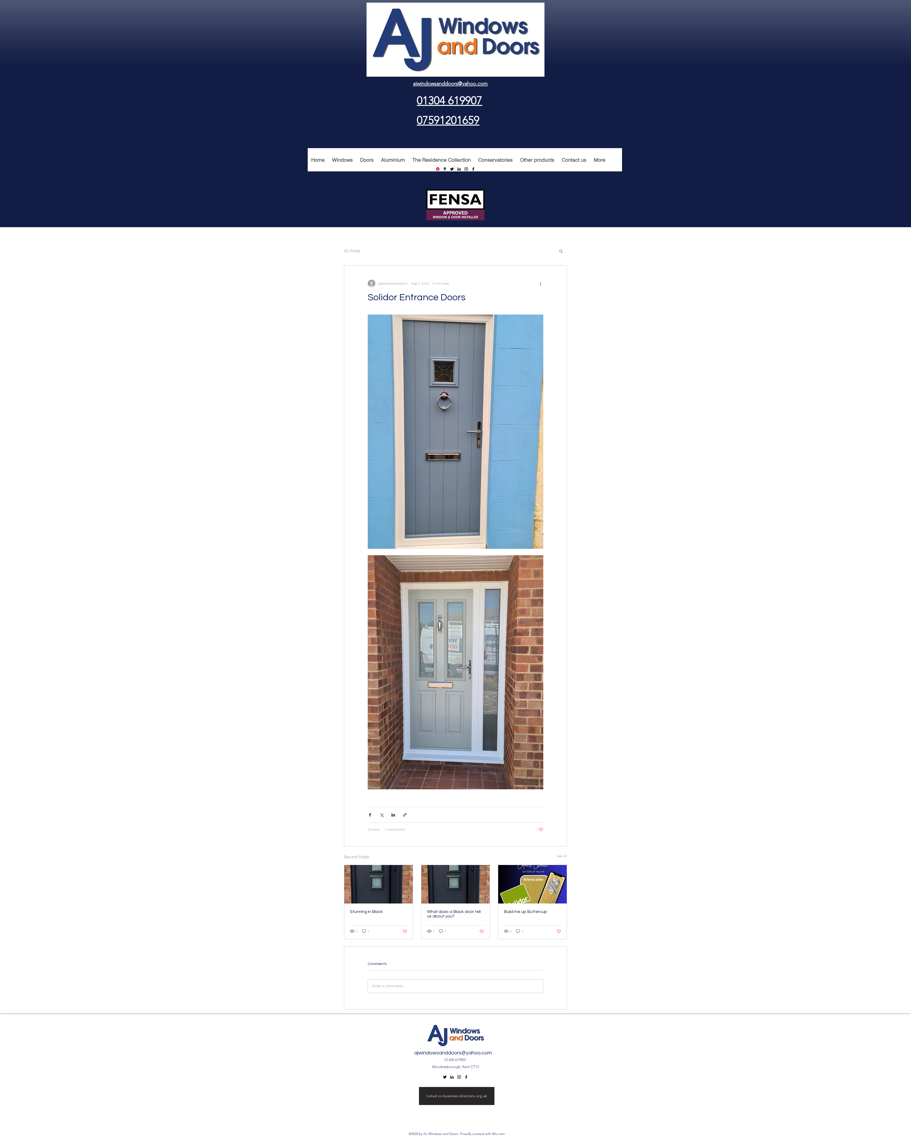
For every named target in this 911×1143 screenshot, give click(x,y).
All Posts (352, 250)
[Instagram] (466, 169)
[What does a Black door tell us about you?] (455, 884)
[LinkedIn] (459, 169)
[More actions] (540, 283)
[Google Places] (444, 169)
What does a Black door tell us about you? (454, 913)
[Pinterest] (437, 169)
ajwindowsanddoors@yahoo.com (453, 1053)
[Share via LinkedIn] (393, 815)
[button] (561, 251)
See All (562, 856)
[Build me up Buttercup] (532, 884)
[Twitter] (452, 169)
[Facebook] (473, 169)
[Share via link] (405, 815)
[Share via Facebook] (370, 815)
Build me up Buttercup (525, 911)
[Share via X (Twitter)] (381, 815)
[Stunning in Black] (378, 884)
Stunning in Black (366, 911)
